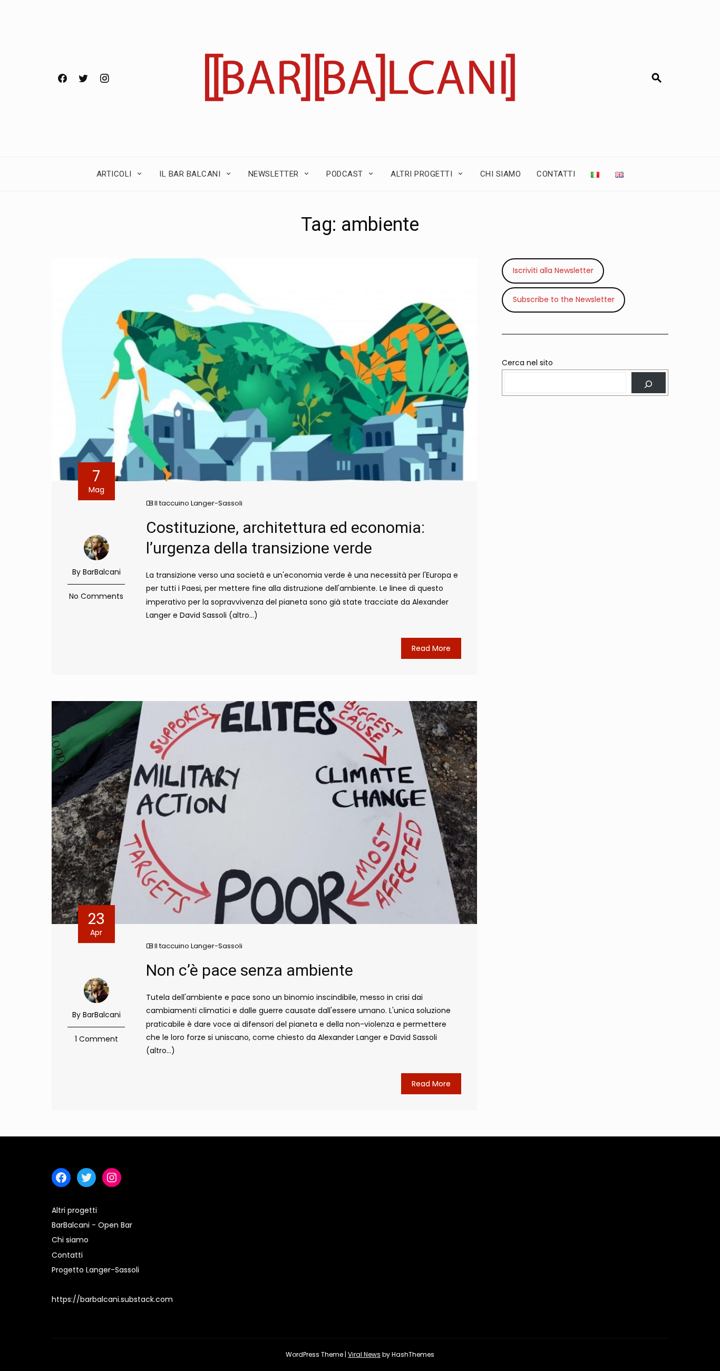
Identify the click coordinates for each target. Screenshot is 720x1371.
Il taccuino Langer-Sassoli (198, 503)
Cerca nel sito (527, 362)
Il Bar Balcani (189, 174)
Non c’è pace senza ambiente (249, 970)
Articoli (114, 174)
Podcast (344, 174)
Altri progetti (421, 174)
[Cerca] (648, 382)
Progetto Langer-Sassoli (95, 1270)
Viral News (364, 1354)
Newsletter (273, 174)
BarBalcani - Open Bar (92, 1225)
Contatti (556, 174)
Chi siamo (500, 174)
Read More (431, 648)
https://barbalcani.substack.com (112, 1299)
